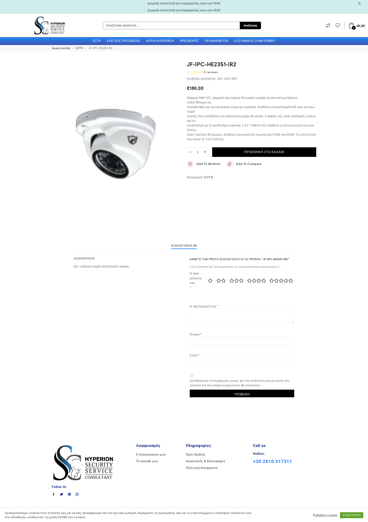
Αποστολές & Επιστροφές (205, 461)
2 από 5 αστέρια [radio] (221, 280)
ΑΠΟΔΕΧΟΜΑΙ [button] (351, 515)
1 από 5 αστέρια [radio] (210, 280)
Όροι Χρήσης (195, 454)
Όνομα (196, 334)
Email (195, 355)
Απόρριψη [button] (360, 3)
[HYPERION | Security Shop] (50, 25)
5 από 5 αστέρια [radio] (280, 280)
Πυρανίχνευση (216, 41)
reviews (211, 72)
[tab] (184, 245)
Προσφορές (189, 41)
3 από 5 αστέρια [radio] (236, 280)
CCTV (97, 41)
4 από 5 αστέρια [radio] (256, 280)
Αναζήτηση (250, 25)
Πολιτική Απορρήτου (202, 468)
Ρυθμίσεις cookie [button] (325, 515)
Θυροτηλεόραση (160, 41)
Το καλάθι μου (147, 461)
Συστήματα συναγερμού (254, 41)
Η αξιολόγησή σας (204, 306)
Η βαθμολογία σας (196, 280)
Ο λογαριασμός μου (151, 454)
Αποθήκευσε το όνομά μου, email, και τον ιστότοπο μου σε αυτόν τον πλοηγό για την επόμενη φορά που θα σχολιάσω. (240, 383)
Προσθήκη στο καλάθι (264, 152)
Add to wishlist (208, 164)
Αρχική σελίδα (61, 48)
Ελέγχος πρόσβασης (123, 41)
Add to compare (249, 164)
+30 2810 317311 (272, 461)
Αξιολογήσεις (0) (184, 245)
